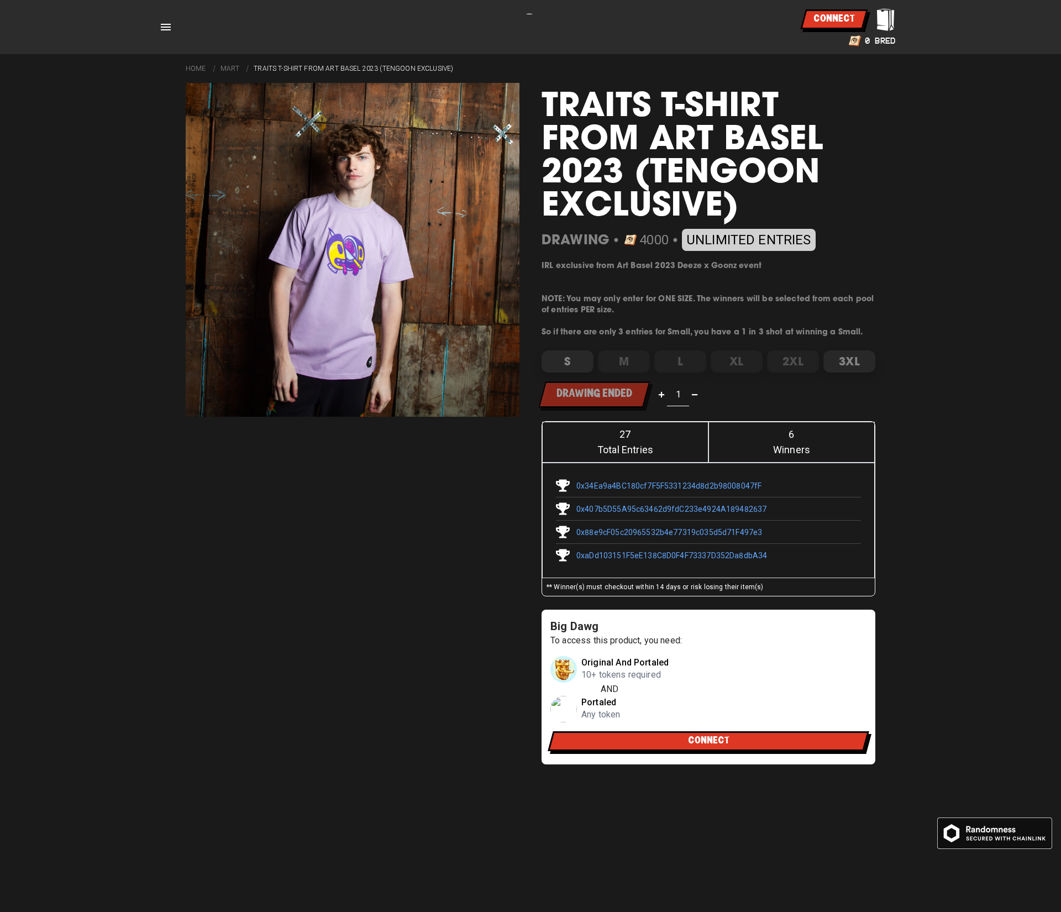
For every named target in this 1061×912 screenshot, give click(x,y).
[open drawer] (166, 27)
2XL (792, 361)
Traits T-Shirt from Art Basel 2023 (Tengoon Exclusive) (353, 68)
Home (196, 68)
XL (736, 361)
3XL (849, 361)
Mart (230, 68)
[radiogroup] (708, 361)
